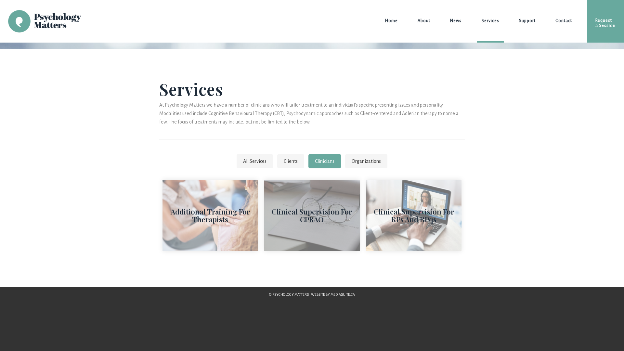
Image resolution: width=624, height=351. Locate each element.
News (456, 21)
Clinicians (324, 161)
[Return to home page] (40, 21)
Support (527, 21)
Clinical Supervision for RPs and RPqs (414, 215)
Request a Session (605, 23)
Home (391, 21)
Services (490, 21)
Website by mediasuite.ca (333, 294)
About (424, 21)
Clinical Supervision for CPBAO (312, 215)
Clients (291, 161)
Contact (563, 21)
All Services (254, 161)
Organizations (366, 161)
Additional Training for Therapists (210, 215)
